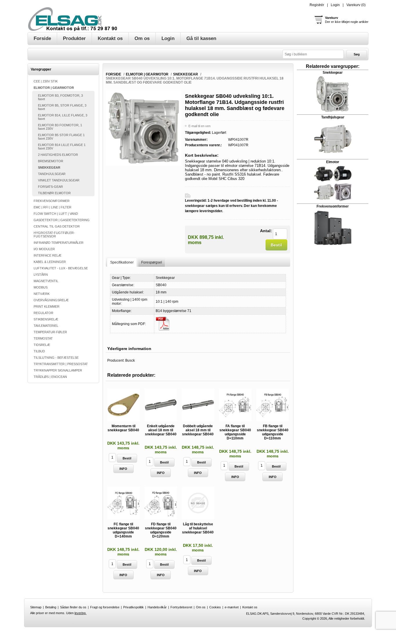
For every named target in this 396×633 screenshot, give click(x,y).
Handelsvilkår (157, 607)
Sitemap (35, 607)
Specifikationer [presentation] (122, 262)
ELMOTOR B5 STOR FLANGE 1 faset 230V (61, 136)
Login (335, 5)
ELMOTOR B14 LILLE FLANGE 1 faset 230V (62, 146)
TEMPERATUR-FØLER (50, 332)
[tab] (122, 262)
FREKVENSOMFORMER (52, 201)
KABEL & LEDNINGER (50, 262)
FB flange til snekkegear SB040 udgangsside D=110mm (272, 432)
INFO (123, 468)
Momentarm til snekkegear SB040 (123, 428)
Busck (130, 360)
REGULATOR (43, 313)
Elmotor (332, 162)
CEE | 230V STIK (46, 81)
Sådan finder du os (73, 607)
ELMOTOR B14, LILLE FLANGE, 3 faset (62, 116)
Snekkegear (333, 73)
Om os (201, 607)
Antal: (266, 230)
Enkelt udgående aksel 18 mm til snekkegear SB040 (161, 430)
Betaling (50, 607)
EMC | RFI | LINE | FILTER (52, 207)
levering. (80, 613)
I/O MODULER (44, 249)
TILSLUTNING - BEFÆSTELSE (56, 357)
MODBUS (41, 287)
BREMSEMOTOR (50, 161)
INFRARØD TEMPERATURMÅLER (58, 242)
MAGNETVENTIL (46, 281)
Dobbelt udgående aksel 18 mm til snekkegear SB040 (198, 430)
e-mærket (232, 607)
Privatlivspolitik (133, 607)
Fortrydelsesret (181, 607)
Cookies (215, 607)
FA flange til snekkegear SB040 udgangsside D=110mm (235, 432)
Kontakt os (249, 607)
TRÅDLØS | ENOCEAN (50, 376)
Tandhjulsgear (332, 117)
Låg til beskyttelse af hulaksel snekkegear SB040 (198, 528)
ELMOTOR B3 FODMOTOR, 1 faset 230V (60, 126)
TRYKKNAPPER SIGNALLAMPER (58, 370)
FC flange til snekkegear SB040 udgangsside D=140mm (123, 530)
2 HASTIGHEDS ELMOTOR (58, 154)
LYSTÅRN (41, 274)
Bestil (276, 245)
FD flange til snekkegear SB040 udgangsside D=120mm (161, 530)
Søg (357, 54)
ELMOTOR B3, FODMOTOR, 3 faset (60, 97)
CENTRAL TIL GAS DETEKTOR (57, 226)
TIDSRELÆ (42, 345)
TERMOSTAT (43, 338)
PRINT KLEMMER (46, 306)
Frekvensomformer (333, 206)
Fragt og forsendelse (104, 607)
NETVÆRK (42, 293)
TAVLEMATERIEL (46, 325)
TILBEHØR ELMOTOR (54, 193)
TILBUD (39, 351)
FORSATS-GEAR (50, 186)
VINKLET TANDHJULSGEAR (58, 180)
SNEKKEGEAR (49, 167)
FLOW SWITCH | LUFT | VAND (56, 213)
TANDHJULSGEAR (52, 174)
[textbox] (313, 54)
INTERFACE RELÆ (47, 255)
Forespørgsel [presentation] (151, 262)
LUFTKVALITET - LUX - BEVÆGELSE (61, 268)
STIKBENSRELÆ (46, 319)
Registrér (317, 5)
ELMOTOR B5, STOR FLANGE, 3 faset (62, 107)
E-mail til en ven (199, 126)
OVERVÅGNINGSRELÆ (51, 300)
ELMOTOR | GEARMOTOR (54, 87)
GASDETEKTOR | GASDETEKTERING (62, 220)
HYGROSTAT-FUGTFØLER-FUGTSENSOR (54, 234)
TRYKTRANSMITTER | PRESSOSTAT (61, 364)
